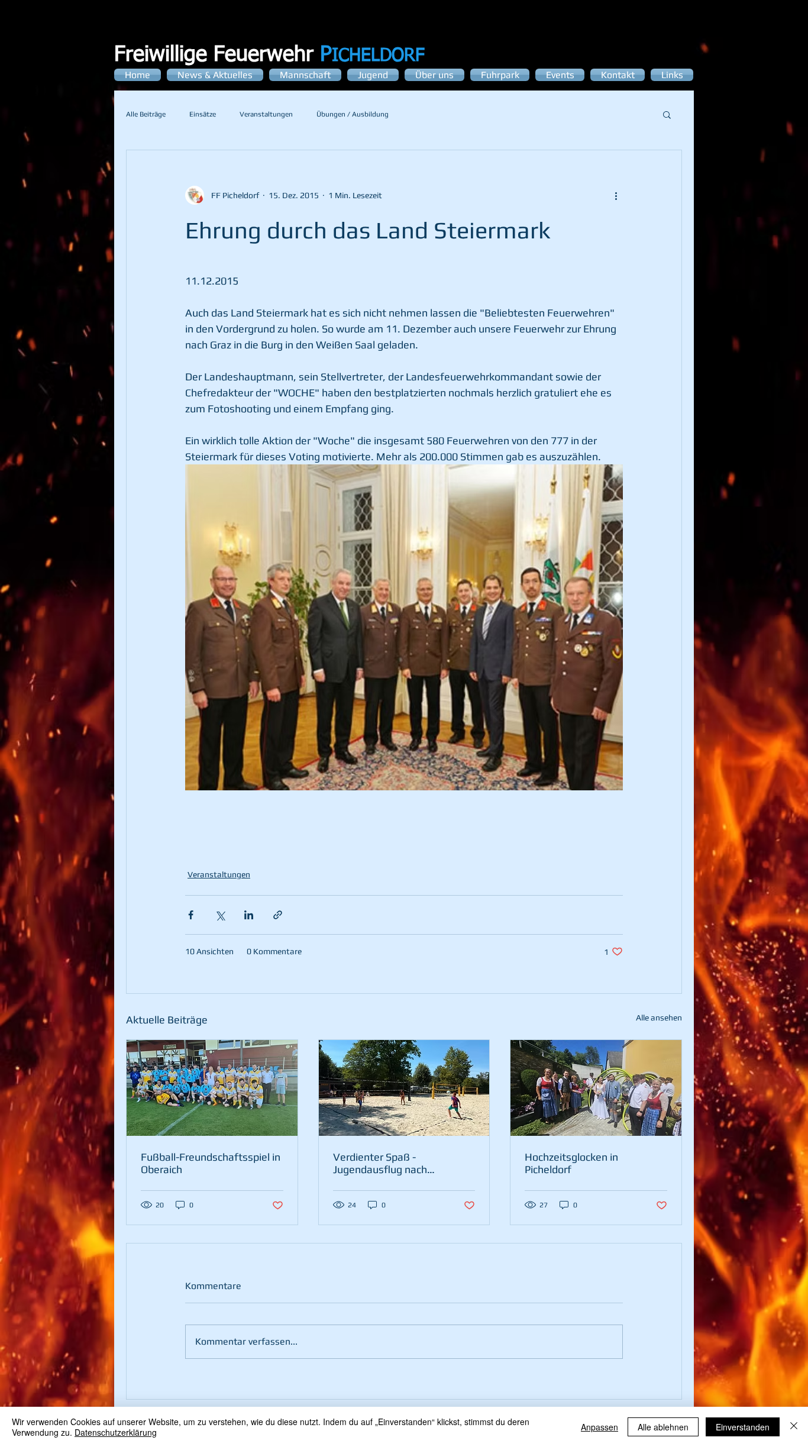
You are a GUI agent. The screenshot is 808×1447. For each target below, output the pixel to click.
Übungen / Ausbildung (352, 114)
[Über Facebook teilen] (190, 914)
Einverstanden (743, 1427)
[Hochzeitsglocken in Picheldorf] (595, 1088)
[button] (667, 114)
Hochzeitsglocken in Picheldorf (571, 1163)
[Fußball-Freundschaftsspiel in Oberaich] (212, 1088)
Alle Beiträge (146, 114)
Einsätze (202, 114)
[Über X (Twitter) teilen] (219, 914)
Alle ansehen (659, 1017)
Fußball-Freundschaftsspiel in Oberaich (210, 1163)
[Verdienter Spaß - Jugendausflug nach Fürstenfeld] (404, 1088)
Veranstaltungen (266, 114)
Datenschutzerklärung (116, 1432)
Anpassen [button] (599, 1427)
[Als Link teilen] (277, 914)
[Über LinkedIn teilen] (248, 914)
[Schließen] (794, 1427)
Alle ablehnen (663, 1427)
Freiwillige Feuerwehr (223, 55)
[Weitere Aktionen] (616, 195)
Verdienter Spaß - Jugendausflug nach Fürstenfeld (380, 1163)
